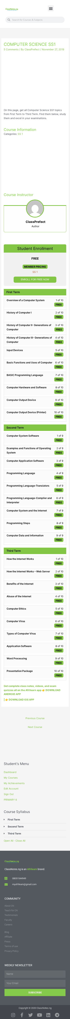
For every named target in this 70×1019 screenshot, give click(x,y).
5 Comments (11, 49)
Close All (20, 840)
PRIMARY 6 (10, 799)
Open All (8, 840)
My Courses (11, 777)
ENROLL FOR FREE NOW (35, 279)
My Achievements (14, 783)
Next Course (35, 727)
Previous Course (35, 718)
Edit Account (11, 788)
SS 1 (20, 133)
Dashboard (10, 772)
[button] (51, 8)
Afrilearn (32, 869)
